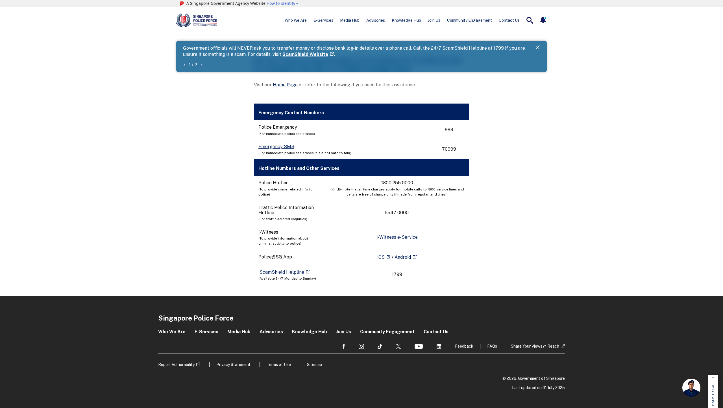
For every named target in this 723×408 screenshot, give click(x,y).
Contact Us (509, 20)
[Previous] (184, 65)
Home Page (285, 84)
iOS (381, 257)
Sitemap (314, 364)
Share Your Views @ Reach (535, 346)
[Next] (201, 65)
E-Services (323, 20)
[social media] (344, 346)
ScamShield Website (305, 54)
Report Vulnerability (176, 364)
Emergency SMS (276, 146)
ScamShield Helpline (282, 272)
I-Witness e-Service (397, 237)
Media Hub (350, 20)
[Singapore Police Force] (196, 20)
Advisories (375, 20)
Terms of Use (279, 364)
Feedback (464, 346)
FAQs (492, 346)
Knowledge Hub (406, 20)
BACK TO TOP (713, 395)
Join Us (434, 20)
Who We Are (296, 20)
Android (403, 257)
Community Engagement (469, 20)
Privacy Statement (233, 364)
